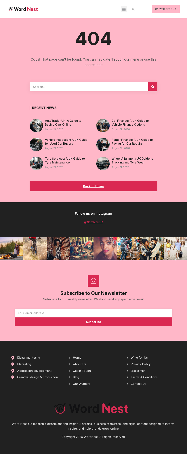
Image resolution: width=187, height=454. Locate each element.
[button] (124, 9)
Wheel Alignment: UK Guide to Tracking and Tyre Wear (132, 160)
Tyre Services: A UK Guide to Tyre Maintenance (65, 160)
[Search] (152, 86)
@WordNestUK (93, 222)
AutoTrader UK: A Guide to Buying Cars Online (63, 122)
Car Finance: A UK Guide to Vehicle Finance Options (130, 122)
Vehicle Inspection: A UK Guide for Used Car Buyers (66, 141)
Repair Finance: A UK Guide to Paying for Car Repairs (132, 141)
